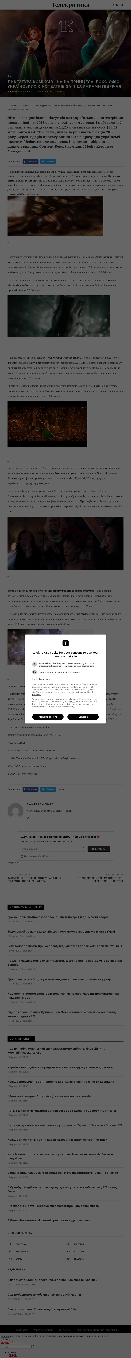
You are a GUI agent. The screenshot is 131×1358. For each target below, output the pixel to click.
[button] (65, 679)
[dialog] (65, 679)
